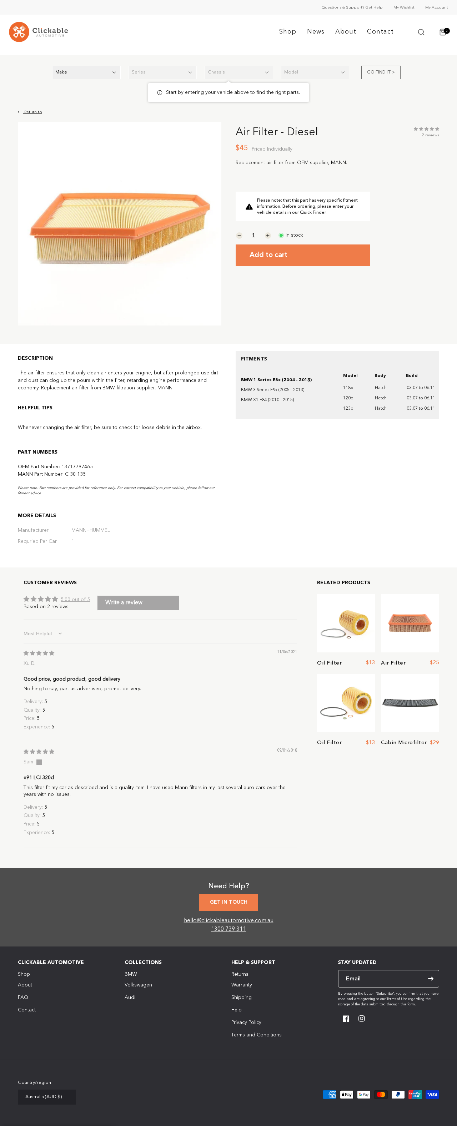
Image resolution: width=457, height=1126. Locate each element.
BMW (131, 974)
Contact (380, 32)
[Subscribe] (430, 978)
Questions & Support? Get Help (352, 8)
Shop (287, 32)
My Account (436, 8)
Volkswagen (138, 985)
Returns (239, 974)
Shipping (241, 997)
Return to (32, 112)
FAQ (23, 997)
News (316, 32)
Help (236, 1010)
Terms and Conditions (256, 1034)
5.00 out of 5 (75, 599)
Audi (130, 997)
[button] (421, 32)
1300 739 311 (228, 929)
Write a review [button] (123, 603)
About (345, 32)
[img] (39, 653)
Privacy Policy (246, 1022)
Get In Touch (228, 902)
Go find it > (381, 72)
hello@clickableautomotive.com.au (228, 921)
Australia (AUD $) (43, 1097)
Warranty (241, 985)
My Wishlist (404, 8)
